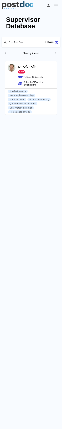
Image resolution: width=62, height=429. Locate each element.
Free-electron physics (19, 112)
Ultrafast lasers (16, 99)
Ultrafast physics (17, 91)
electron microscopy (39, 99)
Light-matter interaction (20, 108)
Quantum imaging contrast (22, 104)
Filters (49, 42)
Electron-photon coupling (21, 95)
